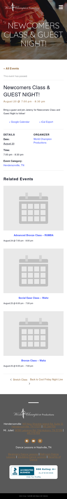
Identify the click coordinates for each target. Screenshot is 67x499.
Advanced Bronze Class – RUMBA (33, 235)
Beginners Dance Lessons (23, 454)
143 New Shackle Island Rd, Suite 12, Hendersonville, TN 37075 (37, 425)
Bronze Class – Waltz (33, 360)
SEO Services (44, 496)
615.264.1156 (49, 426)
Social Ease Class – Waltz (33, 297)
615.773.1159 (33, 433)
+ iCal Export (46, 121)
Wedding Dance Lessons (32, 456)
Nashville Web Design (33, 496)
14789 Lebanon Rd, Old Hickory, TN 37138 (38, 430)
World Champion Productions (43, 140)
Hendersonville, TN (13, 165)
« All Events (11, 68)
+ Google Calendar (19, 121)
